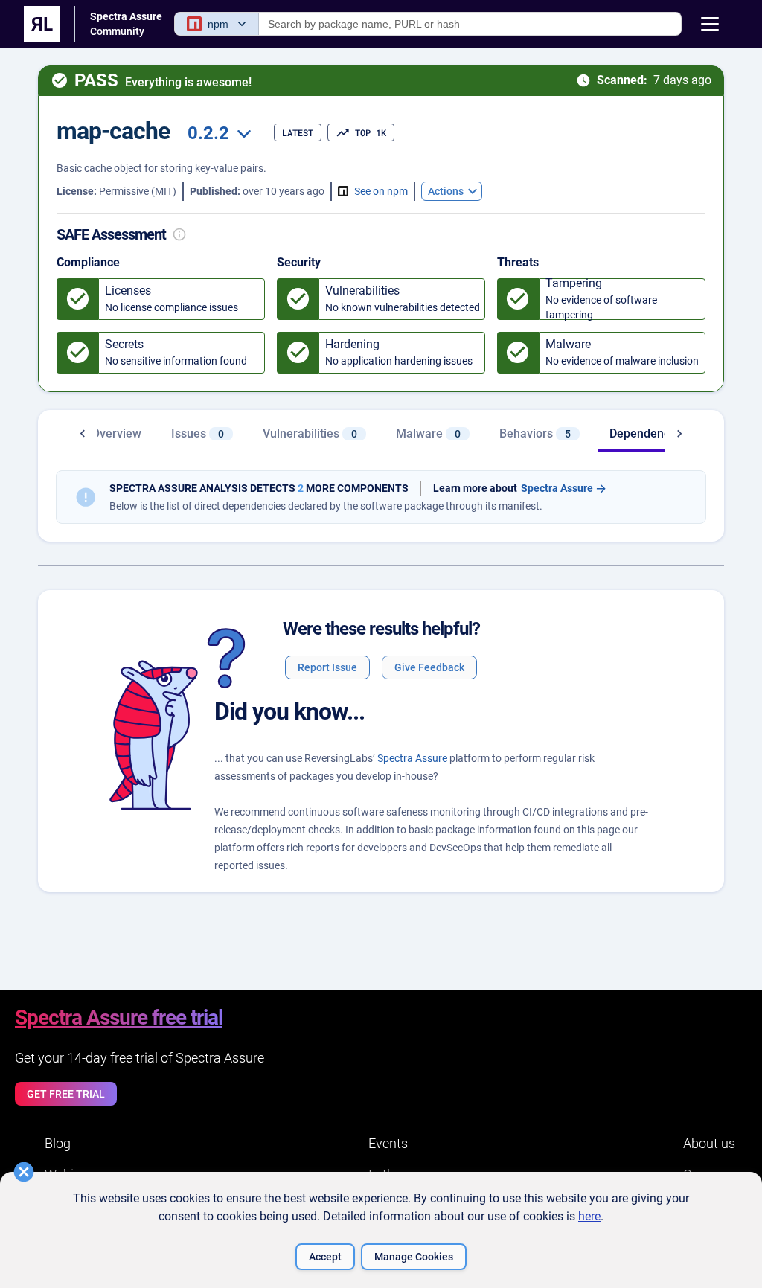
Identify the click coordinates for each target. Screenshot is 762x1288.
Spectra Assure (557, 488)
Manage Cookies (413, 1257)
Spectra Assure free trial (118, 1017)
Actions (446, 191)
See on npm (381, 191)
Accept (325, 1257)
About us (709, 1143)
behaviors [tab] (535, 433)
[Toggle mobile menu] (710, 23)
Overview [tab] (116, 433)
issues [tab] (197, 433)
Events (388, 1143)
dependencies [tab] (656, 433)
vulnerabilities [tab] (310, 433)
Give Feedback (429, 667)
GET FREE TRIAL (66, 1094)
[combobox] (217, 133)
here (589, 1216)
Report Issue (327, 667)
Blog (58, 1143)
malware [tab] (428, 433)
